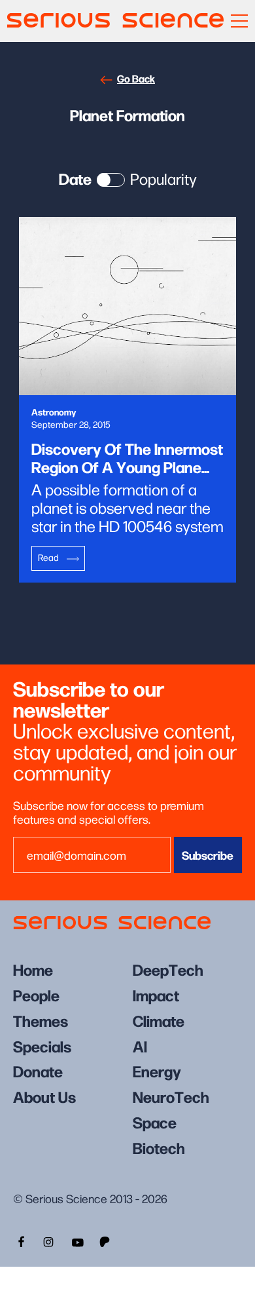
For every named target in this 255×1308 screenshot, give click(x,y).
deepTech (168, 968)
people (36, 994)
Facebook (19, 1240)
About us (44, 1096)
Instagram (48, 1240)
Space (155, 1121)
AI (140, 1045)
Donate (38, 1070)
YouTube (77, 1240)
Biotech (159, 1147)
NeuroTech (171, 1096)
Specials (42, 1045)
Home (33, 968)
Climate (158, 1019)
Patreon (105, 1240)
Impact (156, 994)
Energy (157, 1070)
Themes (40, 1019)
